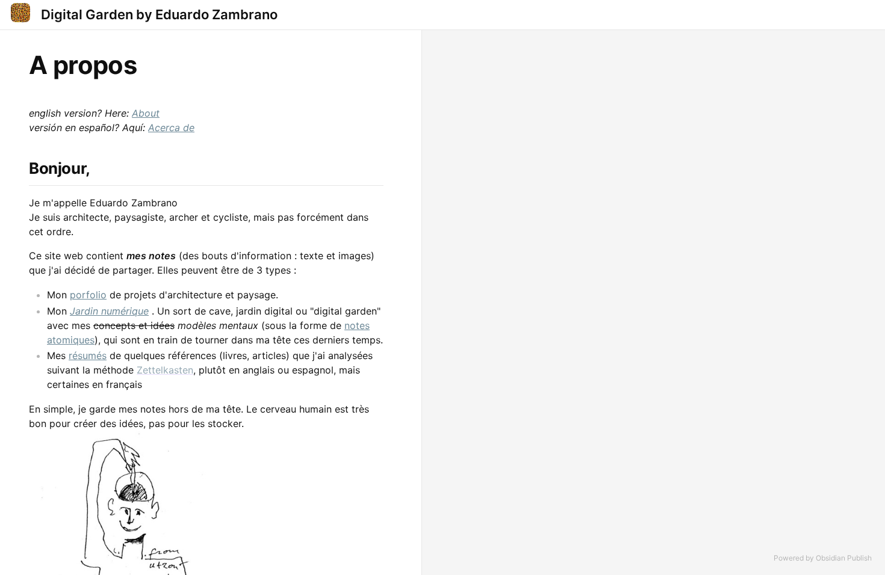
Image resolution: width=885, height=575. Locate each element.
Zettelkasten (165, 370)
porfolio (88, 295)
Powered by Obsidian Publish (823, 557)
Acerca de (171, 127)
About (146, 113)
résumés (88, 355)
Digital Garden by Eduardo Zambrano (159, 14)
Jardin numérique (109, 311)
